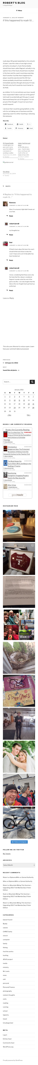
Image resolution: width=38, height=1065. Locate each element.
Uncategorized (8, 1023)
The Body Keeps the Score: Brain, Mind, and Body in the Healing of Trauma (19, 463)
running (5, 1007)
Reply (11, 216)
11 (19, 400)
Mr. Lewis (6, 971)
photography (7, 991)
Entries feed (7, 1039)
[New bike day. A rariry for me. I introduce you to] (19, 823)
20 (29, 404)
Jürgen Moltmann (9, 441)
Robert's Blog (14, 2)
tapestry (6, 1015)
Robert (21, 17)
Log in (5, 1035)
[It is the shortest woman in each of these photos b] (19, 625)
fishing (5, 947)
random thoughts (9, 995)
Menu (20, 10)
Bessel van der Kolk (9, 468)
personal (6, 983)
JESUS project (8, 959)
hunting (5, 955)
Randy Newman (8, 480)
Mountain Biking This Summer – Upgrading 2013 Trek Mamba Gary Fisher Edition (17, 887)
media (5, 963)
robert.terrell (14, 224)
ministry (6, 967)
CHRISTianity (7, 932)
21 (33, 404)
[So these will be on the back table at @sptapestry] (19, 691)
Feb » (28, 415)
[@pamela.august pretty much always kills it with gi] (19, 559)
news (5, 975)
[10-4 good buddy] (10, 149)
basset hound (7, 920)
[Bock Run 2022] (19, 790)
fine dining (6, 171)
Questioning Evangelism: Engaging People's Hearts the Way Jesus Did (18, 475)
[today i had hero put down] (25, 150)
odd (4, 979)
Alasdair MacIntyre (13, 487)
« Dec (9, 415)
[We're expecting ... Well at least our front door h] (19, 658)
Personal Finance (9, 987)
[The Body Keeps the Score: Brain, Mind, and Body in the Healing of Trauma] (5, 465)
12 (24, 400)
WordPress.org (8, 1047)
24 (15, 408)
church (5, 936)
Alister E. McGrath (9, 456)
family (5, 943)
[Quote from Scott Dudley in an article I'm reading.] (19, 592)
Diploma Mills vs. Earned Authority (22, 877)
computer (6, 939)
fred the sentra (8, 951)
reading (5, 1003)
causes (5, 928)
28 (33, 408)
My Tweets (7, 854)
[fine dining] (9, 165)
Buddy (5, 924)
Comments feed (8, 1043)
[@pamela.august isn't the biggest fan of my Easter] (19, 724)
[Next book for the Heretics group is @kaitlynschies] (19, 526)
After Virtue (12, 485)
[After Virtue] (5, 488)
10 (14, 400)
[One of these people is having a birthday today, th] (19, 757)
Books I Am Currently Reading (18, 430)
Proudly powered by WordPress (13, 1060)
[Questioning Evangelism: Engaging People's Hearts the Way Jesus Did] (5, 477)
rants (8, 186)
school (5, 1011)
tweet (5, 1019)
